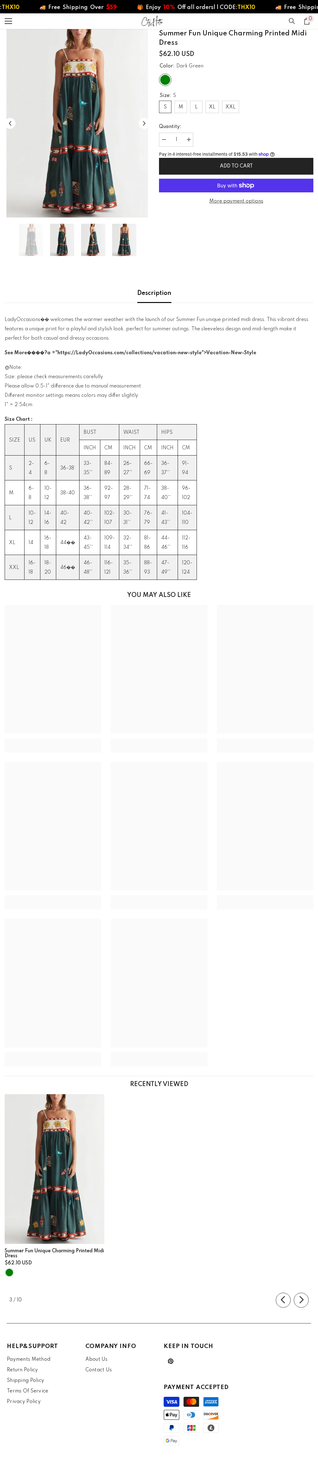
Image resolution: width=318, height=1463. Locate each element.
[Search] (292, 21)
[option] (77, 123)
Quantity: (170, 126)
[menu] (8, 21)
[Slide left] (283, 1300)
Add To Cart (236, 166)
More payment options (236, 201)
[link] (53, 740)
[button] (10, 123)
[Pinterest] (171, 1361)
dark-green (9, 1272)
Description (154, 293)
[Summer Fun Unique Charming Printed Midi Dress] (54, 1169)
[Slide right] (301, 1300)
